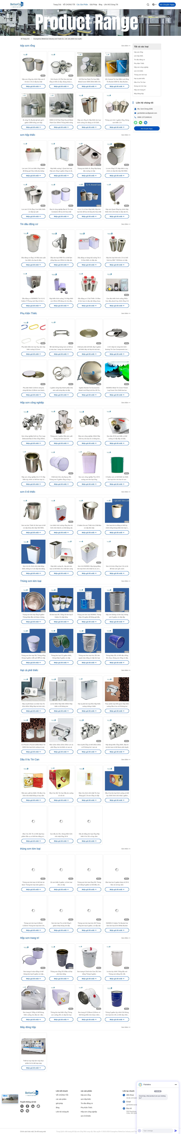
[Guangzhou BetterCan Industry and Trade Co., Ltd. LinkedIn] (33, 1106)
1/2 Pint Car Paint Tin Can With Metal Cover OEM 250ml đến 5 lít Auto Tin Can (89, 81)
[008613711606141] (38, 1106)
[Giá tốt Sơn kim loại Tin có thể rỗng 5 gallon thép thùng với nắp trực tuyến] (61, 908)
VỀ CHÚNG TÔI (69, 4)
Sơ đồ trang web (40, 1131)
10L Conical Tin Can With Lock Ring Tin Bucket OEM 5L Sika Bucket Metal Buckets (117, 81)
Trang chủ (57, 4)
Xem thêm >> (125, 45)
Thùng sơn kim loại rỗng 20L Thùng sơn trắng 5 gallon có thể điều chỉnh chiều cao (89, 884)
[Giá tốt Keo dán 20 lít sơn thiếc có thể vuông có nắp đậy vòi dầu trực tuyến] (117, 421)
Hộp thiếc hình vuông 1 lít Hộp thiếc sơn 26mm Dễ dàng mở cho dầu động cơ (61, 301)
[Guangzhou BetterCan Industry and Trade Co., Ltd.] (16, 4)
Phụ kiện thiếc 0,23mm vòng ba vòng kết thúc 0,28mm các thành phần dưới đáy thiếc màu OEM (33, 390)
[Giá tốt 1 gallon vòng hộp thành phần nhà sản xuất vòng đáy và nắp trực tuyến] (61, 373)
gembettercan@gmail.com (147, 113)
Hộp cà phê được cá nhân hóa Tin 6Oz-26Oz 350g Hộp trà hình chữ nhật (33, 706)
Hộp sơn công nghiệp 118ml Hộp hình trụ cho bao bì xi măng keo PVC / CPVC (89, 438)
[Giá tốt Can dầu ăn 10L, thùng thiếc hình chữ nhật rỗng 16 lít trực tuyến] (61, 819)
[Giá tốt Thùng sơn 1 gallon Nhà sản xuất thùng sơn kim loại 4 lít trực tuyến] (61, 421)
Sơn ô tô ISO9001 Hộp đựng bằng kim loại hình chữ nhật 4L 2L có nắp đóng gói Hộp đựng (89, 568)
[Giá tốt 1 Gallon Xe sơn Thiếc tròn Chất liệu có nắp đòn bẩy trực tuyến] (89, 511)
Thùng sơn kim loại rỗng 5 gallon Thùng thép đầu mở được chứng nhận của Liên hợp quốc (33, 617)
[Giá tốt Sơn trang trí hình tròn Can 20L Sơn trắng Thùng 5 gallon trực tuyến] (89, 957)
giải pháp (93, 4)
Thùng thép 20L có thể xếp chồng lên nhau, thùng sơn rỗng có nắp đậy (117, 658)
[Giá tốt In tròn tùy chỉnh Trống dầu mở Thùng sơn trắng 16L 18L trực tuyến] (117, 957)
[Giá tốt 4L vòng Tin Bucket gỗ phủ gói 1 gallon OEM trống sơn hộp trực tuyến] (33, 105)
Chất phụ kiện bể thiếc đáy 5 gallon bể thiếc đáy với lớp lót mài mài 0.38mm (89, 349)
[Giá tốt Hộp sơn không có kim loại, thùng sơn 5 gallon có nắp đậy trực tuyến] (117, 600)
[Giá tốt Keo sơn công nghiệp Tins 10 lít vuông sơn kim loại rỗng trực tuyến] (89, 462)
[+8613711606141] (145, 123)
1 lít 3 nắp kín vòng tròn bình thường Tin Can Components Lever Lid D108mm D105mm (117, 349)
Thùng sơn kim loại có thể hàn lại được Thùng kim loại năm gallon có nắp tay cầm (33, 884)
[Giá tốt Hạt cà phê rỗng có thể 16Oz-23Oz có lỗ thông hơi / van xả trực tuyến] (89, 730)
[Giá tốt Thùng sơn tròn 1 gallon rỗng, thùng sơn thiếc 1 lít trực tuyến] (117, 105)
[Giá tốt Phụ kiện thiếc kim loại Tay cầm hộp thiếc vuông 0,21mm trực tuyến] (33, 332)
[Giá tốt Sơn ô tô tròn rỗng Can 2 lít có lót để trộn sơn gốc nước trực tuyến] (117, 552)
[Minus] (176, 1084)
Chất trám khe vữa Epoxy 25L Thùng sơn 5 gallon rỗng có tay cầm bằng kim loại (61, 479)
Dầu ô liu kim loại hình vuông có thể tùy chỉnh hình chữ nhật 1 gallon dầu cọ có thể (117, 795)
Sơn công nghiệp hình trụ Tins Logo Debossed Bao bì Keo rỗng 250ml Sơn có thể (33, 438)
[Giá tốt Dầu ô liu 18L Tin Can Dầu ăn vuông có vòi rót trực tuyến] (61, 778)
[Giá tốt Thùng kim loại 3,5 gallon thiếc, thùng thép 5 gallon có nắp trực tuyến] (61, 641)
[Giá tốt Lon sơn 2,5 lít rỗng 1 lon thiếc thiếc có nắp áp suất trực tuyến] (33, 195)
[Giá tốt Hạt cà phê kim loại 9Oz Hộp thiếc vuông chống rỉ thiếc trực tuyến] (89, 689)
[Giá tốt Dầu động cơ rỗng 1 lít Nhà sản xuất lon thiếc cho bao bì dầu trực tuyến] (33, 243)
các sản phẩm (82, 4)
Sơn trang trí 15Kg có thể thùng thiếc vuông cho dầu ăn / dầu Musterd (33, 1014)
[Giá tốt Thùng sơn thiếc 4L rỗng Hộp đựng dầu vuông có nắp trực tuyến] (89, 154)
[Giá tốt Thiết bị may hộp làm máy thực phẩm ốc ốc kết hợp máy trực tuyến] (33, 1046)
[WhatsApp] (135, 123)
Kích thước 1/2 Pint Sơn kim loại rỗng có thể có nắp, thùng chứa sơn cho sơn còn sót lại (61, 81)
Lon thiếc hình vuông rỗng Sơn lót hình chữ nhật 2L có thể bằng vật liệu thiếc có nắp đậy (61, 527)
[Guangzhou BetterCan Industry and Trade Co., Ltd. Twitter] (22, 1106)
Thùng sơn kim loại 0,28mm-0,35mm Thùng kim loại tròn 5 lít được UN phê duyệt (33, 925)
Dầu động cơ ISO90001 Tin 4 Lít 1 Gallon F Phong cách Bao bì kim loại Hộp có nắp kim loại (33, 301)
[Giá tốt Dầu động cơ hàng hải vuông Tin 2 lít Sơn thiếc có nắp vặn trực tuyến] (89, 243)
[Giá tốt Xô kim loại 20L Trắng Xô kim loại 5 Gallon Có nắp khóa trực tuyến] (61, 600)
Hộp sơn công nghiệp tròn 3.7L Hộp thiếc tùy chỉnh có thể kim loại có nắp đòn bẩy (33, 479)
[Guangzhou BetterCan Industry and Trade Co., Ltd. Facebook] (27, 1106)
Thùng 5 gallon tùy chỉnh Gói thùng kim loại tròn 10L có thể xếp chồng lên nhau (117, 1014)
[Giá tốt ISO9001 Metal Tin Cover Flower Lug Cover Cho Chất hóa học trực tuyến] (117, 373)
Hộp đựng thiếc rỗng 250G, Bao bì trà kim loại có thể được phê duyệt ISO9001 (117, 747)
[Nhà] (31, 1096)
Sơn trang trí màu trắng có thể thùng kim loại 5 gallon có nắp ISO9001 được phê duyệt (33, 974)
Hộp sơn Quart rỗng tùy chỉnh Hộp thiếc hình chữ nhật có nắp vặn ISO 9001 (117, 211)
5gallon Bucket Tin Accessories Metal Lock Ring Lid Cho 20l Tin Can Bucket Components (89, 390)
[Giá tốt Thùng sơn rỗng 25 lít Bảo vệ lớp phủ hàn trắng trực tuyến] (61, 957)
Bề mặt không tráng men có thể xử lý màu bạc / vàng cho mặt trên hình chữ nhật (61, 349)
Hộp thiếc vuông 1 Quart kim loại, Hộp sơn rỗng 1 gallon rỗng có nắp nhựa (61, 171)
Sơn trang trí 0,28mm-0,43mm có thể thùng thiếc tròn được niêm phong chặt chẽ (89, 1014)
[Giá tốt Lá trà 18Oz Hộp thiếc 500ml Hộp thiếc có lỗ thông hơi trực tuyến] (61, 689)
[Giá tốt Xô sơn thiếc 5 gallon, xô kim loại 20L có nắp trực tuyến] (61, 868)
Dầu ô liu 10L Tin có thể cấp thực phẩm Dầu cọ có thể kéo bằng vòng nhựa (33, 836)
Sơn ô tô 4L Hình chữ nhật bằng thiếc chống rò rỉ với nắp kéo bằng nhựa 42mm (33, 568)
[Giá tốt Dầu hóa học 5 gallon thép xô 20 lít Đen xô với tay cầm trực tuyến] (117, 868)
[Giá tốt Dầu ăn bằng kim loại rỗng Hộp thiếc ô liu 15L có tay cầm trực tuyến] (89, 819)
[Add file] (139, 1130)
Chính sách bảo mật (27, 1131)
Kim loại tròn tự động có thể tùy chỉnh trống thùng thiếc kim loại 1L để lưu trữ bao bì (117, 527)
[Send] (175, 1130)
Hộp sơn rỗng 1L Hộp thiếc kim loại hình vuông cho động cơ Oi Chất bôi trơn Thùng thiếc (89, 122)
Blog (100, 4)
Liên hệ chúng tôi (111, 4)
